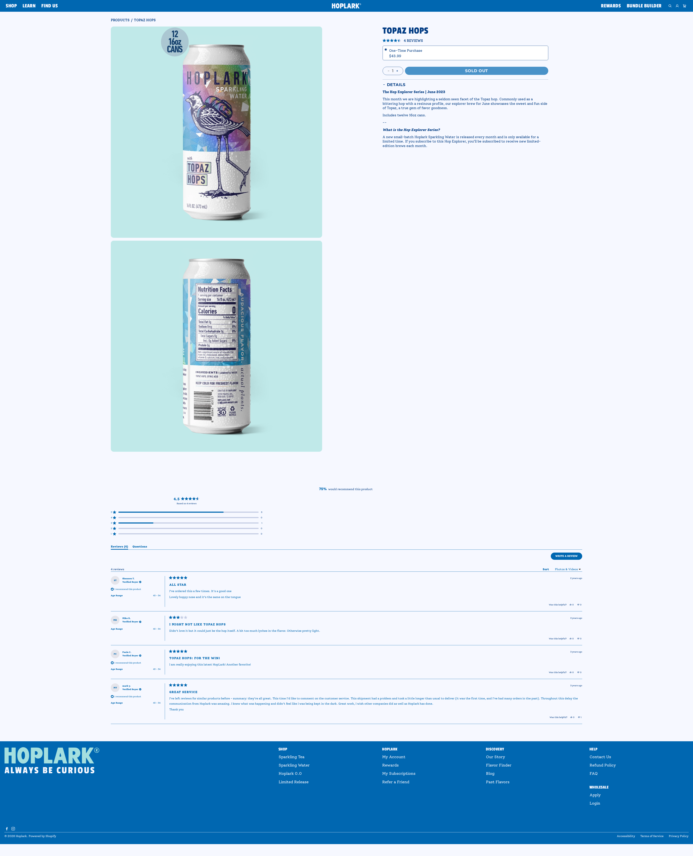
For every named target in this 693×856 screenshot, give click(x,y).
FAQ (594, 773)
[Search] (670, 6)
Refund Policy (603, 765)
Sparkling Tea (291, 756)
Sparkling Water (294, 765)
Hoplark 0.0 (290, 773)
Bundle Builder (644, 6)
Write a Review (568, 557)
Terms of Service (652, 836)
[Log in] (677, 6)
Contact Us (600, 756)
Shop (11, 6)
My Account (393, 756)
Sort (546, 569)
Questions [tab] (139, 547)
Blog (490, 773)
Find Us (49, 6)
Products (120, 20)
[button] (403, 40)
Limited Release (294, 782)
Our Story (495, 756)
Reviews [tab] (119, 547)
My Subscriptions (398, 773)
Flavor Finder (498, 765)
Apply (595, 794)
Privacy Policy (678, 836)
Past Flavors (497, 782)
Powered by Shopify (42, 836)
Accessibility (626, 836)
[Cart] (684, 6)
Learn (29, 6)
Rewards (611, 6)
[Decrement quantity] (388, 71)
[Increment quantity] (397, 71)
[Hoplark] (346, 5)
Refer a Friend (395, 782)
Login (595, 803)
